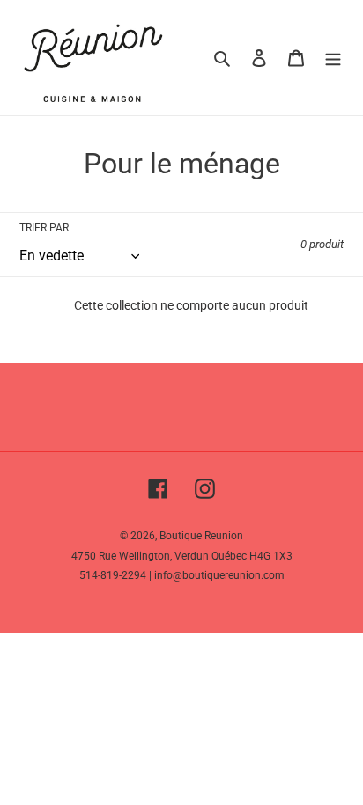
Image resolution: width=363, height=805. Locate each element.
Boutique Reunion (201, 536)
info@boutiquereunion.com (219, 575)
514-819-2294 (112, 575)
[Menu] (333, 58)
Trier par (44, 228)
